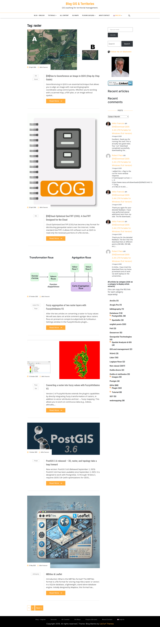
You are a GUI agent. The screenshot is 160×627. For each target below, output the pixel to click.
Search (127, 44)
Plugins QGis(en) (88, 15)
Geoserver (114, 332)
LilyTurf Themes (107, 624)
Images (115, 377)
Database (114, 313)
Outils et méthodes (118, 374)
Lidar (112, 357)
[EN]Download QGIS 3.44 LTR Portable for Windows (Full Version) (122, 130)
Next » (39, 608)
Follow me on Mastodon (120, 52)
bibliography (115, 309)
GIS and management (119, 349)
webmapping (36, 574)
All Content (64, 15)
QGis (36, 76)
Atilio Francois (44, 67)
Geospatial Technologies (121, 337)
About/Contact (104, 15)
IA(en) (112, 353)
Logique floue (35, 305)
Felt (111, 328)
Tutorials (51, 15)
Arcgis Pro (114, 305)
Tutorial (36, 79)
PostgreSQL (117, 316)
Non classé (115, 366)
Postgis (36, 460)
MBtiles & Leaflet (54, 574)
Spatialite (116, 320)
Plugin (36, 308)
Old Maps (75, 15)
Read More (54, 101)
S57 (111, 396)
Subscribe (113, 35)
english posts (116, 324)
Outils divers (115, 370)
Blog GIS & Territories (80, 4)
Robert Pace (117, 155)
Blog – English (39, 15)
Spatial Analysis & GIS (122, 342)
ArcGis (113, 301)
